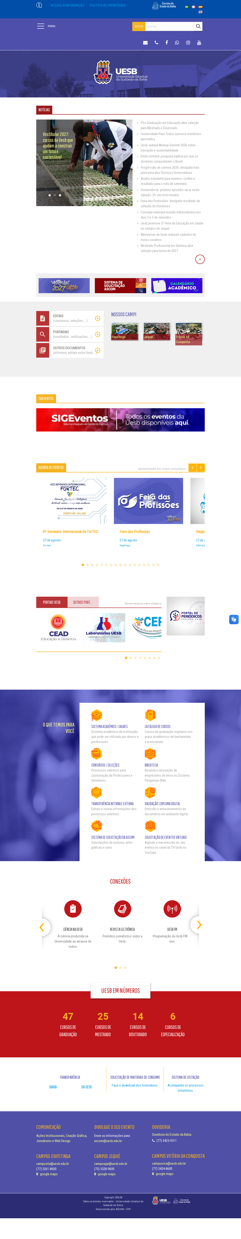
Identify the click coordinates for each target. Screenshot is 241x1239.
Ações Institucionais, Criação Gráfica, (61, 1136)
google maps (48, 1174)
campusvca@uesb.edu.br (169, 1164)
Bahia (53, 1086)
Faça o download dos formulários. (135, 1085)
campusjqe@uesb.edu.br (110, 1164)
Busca (139, 26)
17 (158, 565)
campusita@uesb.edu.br (52, 1164)
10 (125, 565)
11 (130, 565)
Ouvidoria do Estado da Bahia (171, 1135)
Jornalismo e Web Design (53, 1141)
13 (139, 565)
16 (153, 565)
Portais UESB (51, 602)
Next (201, 468)
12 (134, 565)
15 (149, 565)
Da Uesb (86, 1086)
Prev (193, 468)
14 (144, 565)
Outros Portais (83, 602)
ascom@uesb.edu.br (108, 1141)
